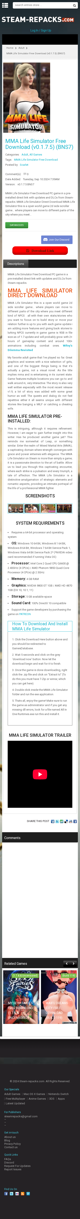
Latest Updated (15, 1103)
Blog (7, 1140)
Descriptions (15, 263)
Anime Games (37, 1099)
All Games (35, 154)
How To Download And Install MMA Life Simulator (40, 626)
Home (9, 48)
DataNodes (17, 225)
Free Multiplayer (15, 1099)
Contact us (10, 1147)
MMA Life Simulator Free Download (36, 159)
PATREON (25, 614)
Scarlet (24, 164)
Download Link (43, 250)
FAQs (7, 1159)
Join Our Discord (59, 239)
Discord (9, 1162)
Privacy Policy (12, 1143)
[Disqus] (40, 903)
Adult (21, 48)
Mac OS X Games (34, 1094)
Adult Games (12, 1094)
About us (10, 1137)
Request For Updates (17, 1166)
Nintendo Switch (58, 1094)
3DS (51, 1099)
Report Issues (12, 1169)
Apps (61, 1099)
